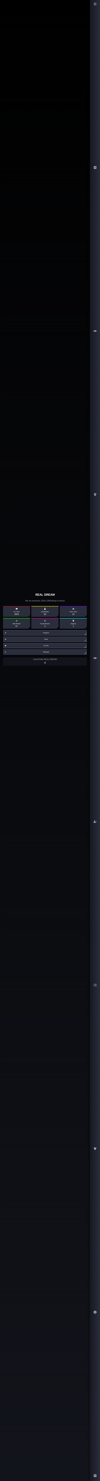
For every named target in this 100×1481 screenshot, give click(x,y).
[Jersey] (95, 1148)
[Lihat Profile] (45, 664)
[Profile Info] (95, 1312)
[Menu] (95, 4)
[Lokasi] (95, 494)
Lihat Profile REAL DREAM (45, 659)
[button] (45, 632)
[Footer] (95, 1475)
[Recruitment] (95, 821)
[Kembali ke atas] (95, 167)
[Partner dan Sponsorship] (95, 658)
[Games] (95, 331)
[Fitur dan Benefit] (95, 985)
